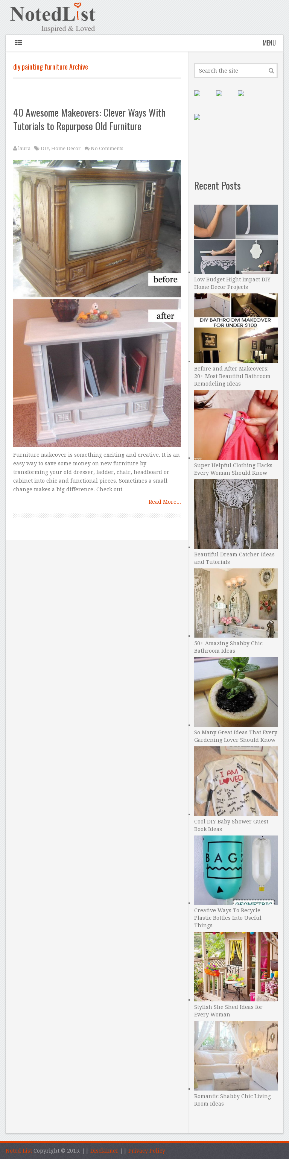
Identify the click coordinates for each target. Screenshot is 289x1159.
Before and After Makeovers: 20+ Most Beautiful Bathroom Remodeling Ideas (232, 376)
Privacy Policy (146, 1151)
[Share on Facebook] (225, 99)
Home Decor (66, 148)
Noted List (19, 1151)
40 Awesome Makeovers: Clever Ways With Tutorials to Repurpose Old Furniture (89, 119)
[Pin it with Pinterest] (203, 99)
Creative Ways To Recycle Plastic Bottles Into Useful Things (228, 917)
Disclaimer (104, 1151)
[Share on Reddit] (203, 123)
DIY (45, 148)
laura (24, 148)
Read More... (165, 502)
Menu (269, 42)
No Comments (107, 148)
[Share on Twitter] (247, 99)
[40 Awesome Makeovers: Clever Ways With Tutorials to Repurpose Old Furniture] (97, 305)
